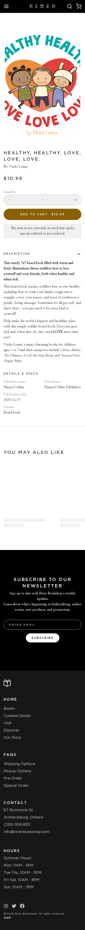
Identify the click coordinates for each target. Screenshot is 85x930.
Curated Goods (17, 716)
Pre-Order (13, 778)
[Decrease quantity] (9, 200)
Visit (8, 723)
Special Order (16, 785)
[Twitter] (14, 906)
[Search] (69, 6)
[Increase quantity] (75, 200)
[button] (42, 214)
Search (7, 917)
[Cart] (78, 6)
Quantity (10, 192)
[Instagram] (6, 906)
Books (9, 708)
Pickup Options (17, 771)
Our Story (12, 737)
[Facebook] (22, 906)
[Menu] (8, 6)
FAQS (10, 755)
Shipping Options (19, 764)
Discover (11, 730)
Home (10, 699)
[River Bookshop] (42, 6)
